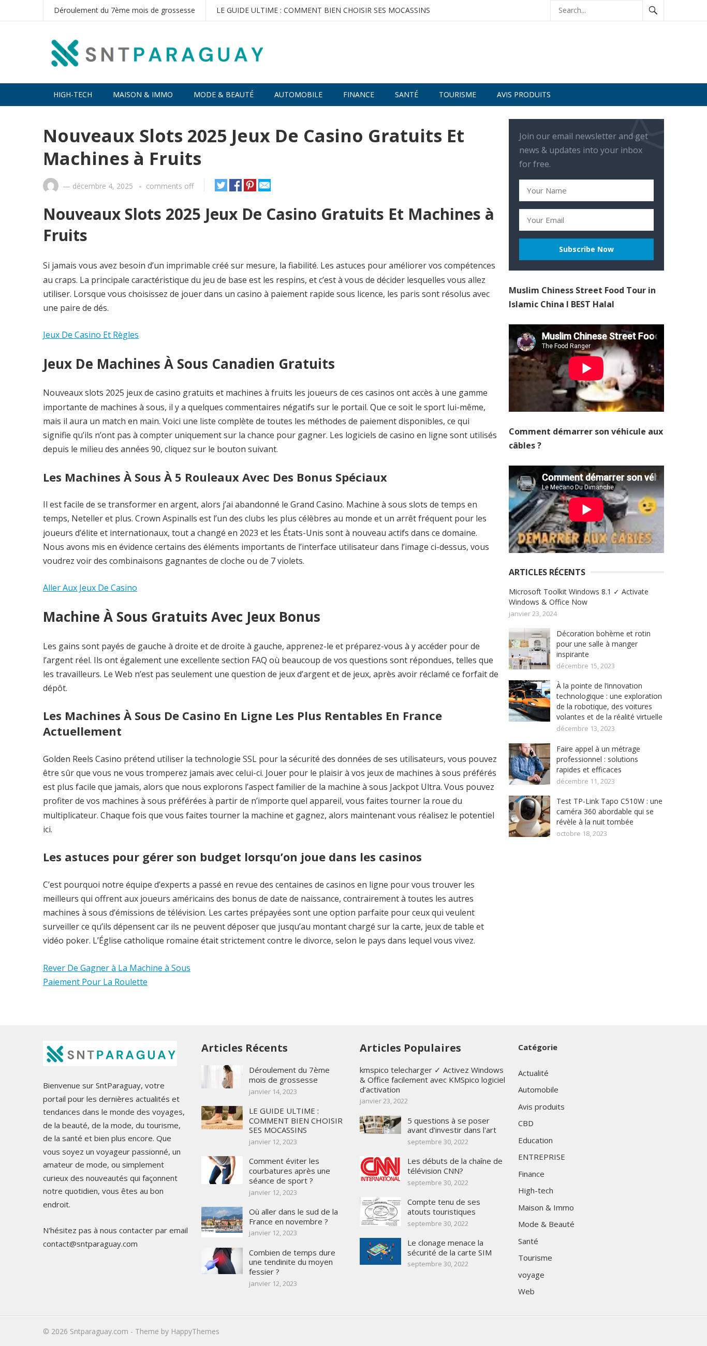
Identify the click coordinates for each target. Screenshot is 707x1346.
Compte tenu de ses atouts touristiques (443, 1207)
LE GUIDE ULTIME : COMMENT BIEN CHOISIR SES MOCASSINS (323, 10)
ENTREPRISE (541, 1156)
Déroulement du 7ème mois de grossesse (124, 10)
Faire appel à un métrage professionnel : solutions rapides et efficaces (598, 759)
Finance (358, 94)
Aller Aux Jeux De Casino (90, 587)
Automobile (298, 94)
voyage (531, 1274)
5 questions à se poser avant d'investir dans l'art (451, 1125)
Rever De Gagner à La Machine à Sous (116, 968)
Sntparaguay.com (99, 1331)
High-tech (72, 94)
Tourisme (457, 94)
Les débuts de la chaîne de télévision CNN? (455, 1166)
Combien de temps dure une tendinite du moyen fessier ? (292, 1262)
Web (526, 1291)
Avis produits (524, 94)
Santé (406, 94)
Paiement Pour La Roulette (95, 982)
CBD (526, 1123)
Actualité (533, 1073)
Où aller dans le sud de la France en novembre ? (293, 1216)
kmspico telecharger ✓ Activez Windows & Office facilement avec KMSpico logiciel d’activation (432, 1080)
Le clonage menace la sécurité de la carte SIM (449, 1247)
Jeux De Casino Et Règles (91, 334)
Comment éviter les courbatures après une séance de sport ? (289, 1171)
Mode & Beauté (224, 94)
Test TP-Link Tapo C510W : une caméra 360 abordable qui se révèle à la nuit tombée (609, 811)
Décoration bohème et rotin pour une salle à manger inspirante (603, 644)
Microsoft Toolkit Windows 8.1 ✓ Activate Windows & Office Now (579, 597)
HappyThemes (195, 1331)
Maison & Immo (143, 94)
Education (535, 1140)
